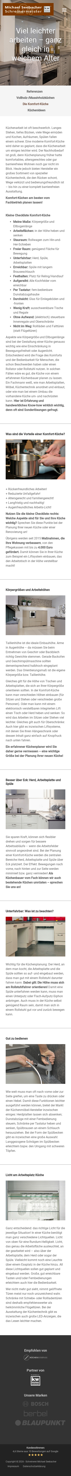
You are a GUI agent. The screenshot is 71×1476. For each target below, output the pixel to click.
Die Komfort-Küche (35, 104)
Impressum (13, 1466)
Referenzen (35, 91)
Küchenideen (36, 110)
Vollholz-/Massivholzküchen (35, 98)
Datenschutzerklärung (34, 1466)
